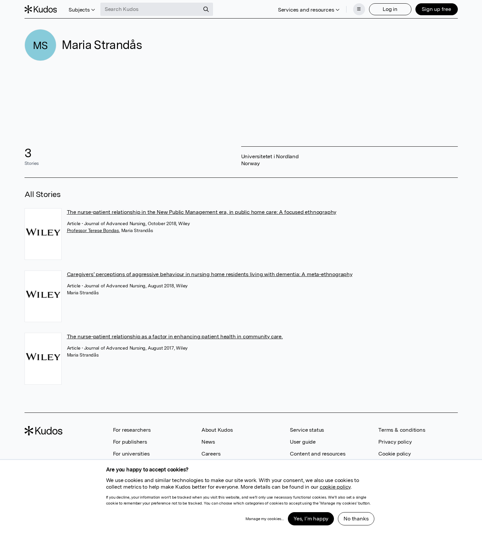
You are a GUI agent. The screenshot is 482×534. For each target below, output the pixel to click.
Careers (211, 454)
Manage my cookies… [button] (264, 518)
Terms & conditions (401, 430)
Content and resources (318, 454)
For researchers (132, 430)
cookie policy (335, 487)
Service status (307, 430)
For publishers (130, 442)
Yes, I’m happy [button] (311, 518)
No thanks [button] (356, 518)
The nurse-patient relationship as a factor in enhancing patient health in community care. (175, 336)
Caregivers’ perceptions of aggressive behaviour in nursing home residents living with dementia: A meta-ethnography (209, 274)
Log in (390, 9)
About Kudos (217, 430)
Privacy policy (394, 442)
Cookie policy (394, 454)
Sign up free (436, 9)
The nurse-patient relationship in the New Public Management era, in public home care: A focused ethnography (202, 212)
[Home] (41, 9)
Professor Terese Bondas (93, 230)
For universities (131, 454)
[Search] (206, 9)
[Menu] (359, 9)
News (208, 442)
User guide (303, 442)
